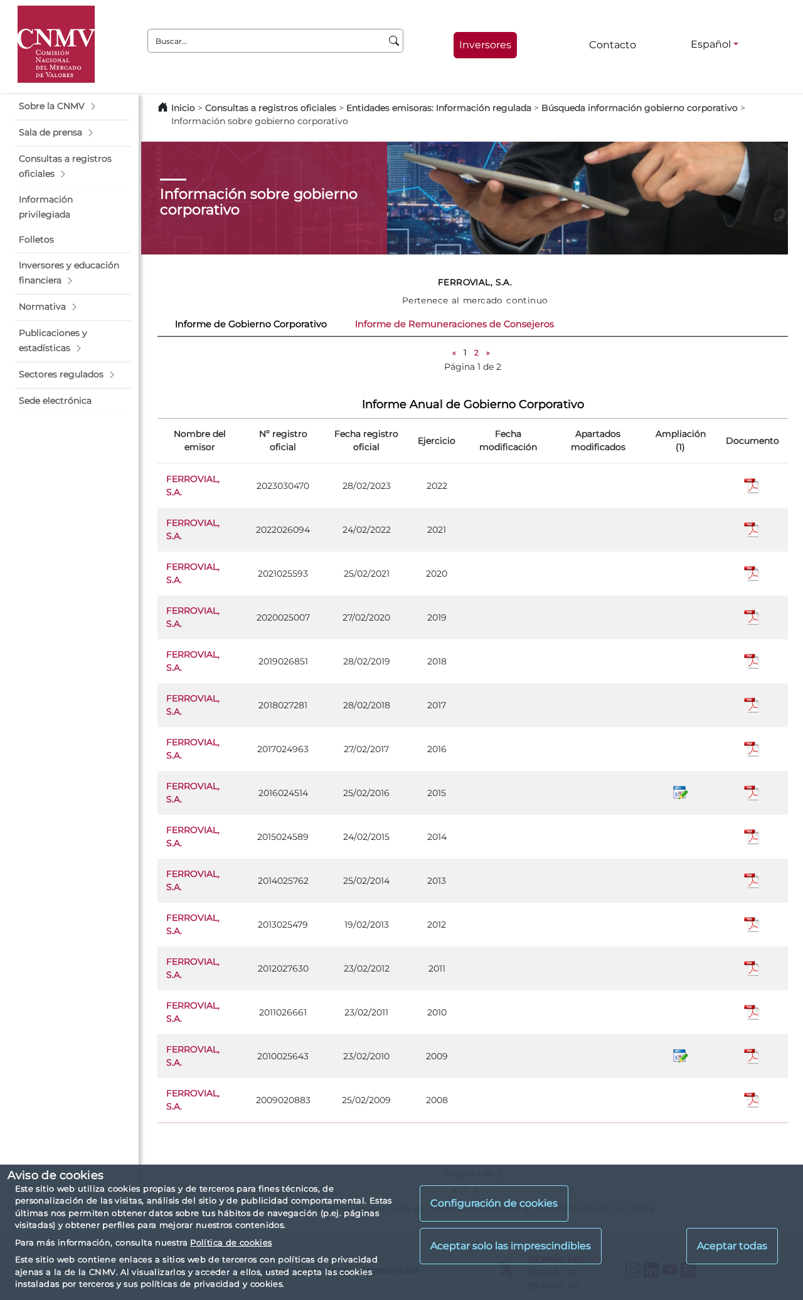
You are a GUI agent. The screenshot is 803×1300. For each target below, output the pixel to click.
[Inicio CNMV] (56, 44)
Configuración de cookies (494, 1204)
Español (711, 44)
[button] (73, 106)
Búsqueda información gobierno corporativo (639, 107)
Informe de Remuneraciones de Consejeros (454, 324)
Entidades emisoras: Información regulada (438, 107)
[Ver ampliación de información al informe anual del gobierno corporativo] (680, 792)
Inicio (183, 107)
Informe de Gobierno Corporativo (251, 324)
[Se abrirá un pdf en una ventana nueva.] (752, 485)
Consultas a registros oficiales (270, 107)
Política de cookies (231, 1242)
